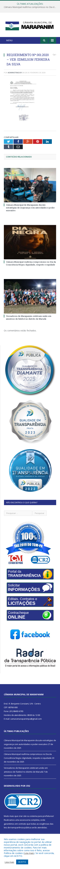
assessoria (25, 820)
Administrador (15, 72)
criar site (23, 816)
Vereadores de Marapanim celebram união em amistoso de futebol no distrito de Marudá (28, 317)
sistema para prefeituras (41, 816)
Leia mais (29, 853)
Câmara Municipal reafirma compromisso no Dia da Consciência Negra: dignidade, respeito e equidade (31, 7)
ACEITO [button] (22, 861)
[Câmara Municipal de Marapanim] (30, 25)
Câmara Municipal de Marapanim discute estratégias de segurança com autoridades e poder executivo (30, 207)
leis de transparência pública (17, 827)
